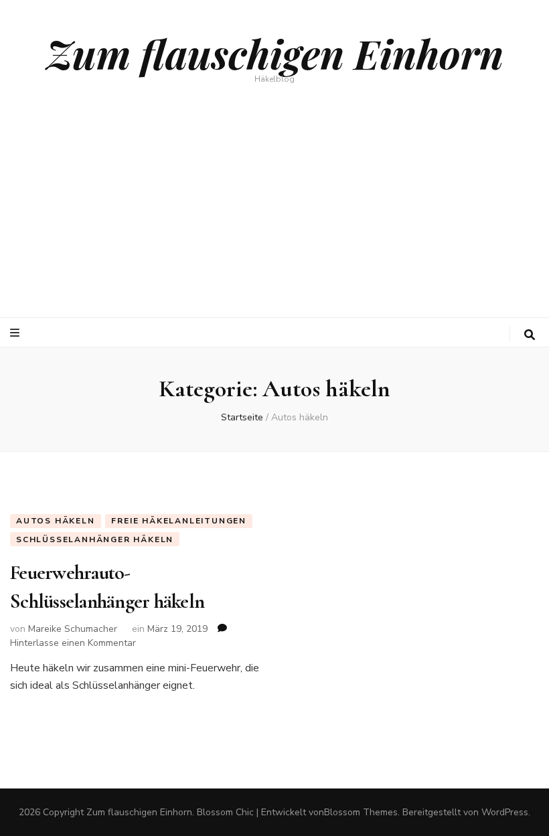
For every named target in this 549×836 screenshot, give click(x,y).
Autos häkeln (55, 520)
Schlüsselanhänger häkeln (94, 539)
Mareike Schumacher (72, 628)
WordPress (504, 812)
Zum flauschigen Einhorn (274, 53)
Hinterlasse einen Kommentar (73, 643)
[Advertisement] (274, 217)
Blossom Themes (361, 812)
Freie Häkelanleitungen (178, 520)
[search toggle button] (529, 335)
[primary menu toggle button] (16, 333)
